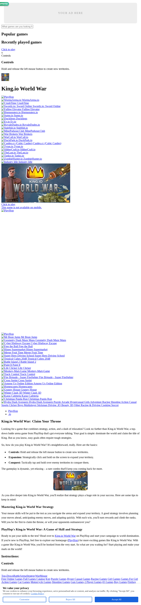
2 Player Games (93, 582)
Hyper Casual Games (78, 578)
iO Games (107, 582)
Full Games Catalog (34, 578)
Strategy (30, 575)
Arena (23, 575)
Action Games (9, 582)
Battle (16, 575)
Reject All (70, 599)
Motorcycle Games (41, 582)
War (37, 575)
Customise (24, 599)
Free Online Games (12, 578)
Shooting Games (61, 582)
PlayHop (13, 411)
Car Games (24, 582)
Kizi (48, 578)
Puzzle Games (58, 578)
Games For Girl (129, 578)
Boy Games (120, 582)
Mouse (43, 575)
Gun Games (77, 582)
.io (9, 414)
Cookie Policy (37, 593)
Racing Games (99, 578)
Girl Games (114, 578)
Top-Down (7, 575)
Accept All (116, 599)
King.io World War (65, 535)
